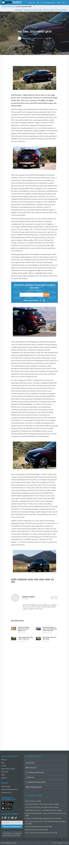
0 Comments (48, 38)
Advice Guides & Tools (8, 769)
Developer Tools (6, 792)
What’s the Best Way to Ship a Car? (35, 829)
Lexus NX (42, 579)
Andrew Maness (26, 38)
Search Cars (31, 3)
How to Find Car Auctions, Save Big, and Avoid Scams (41, 807)
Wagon (13, 582)
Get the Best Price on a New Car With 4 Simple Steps (41, 804)
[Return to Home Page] (11, 2)
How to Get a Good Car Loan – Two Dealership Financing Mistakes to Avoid (45, 822)
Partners (3, 778)
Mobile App (4, 772)
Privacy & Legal (58, 843)
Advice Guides (38, 10)
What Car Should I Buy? (32, 801)
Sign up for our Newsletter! (12, 826)
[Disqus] (34, 675)
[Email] (56, 597)
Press (66, 843)
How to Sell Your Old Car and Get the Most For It (40, 833)
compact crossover (22, 579)
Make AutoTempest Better (9, 789)
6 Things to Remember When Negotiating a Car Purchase (42, 818)
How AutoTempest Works (48, 3)
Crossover (30, 579)
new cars (47, 579)
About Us (4, 760)
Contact (3, 766)
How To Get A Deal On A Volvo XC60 (49, 638)
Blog (2, 763)
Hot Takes (34, 27)
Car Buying (46, 10)
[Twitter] (52, 597)
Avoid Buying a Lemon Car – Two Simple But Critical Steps (42, 810)
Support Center (5, 786)
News (3, 775)
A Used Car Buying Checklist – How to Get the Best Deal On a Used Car (45, 814)
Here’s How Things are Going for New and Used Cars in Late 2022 (50, 628)
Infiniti (36, 579)
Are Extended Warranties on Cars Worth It (37, 826)
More (63, 3)
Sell (38, 3)
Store (58, 3)
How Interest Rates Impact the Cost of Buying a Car (23, 628)
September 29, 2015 (38, 38)
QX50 (52, 579)
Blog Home (19, 10)
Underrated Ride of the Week (58, 10)
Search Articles (29, 10)
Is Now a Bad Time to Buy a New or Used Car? (25, 638)
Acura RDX (14, 579)
